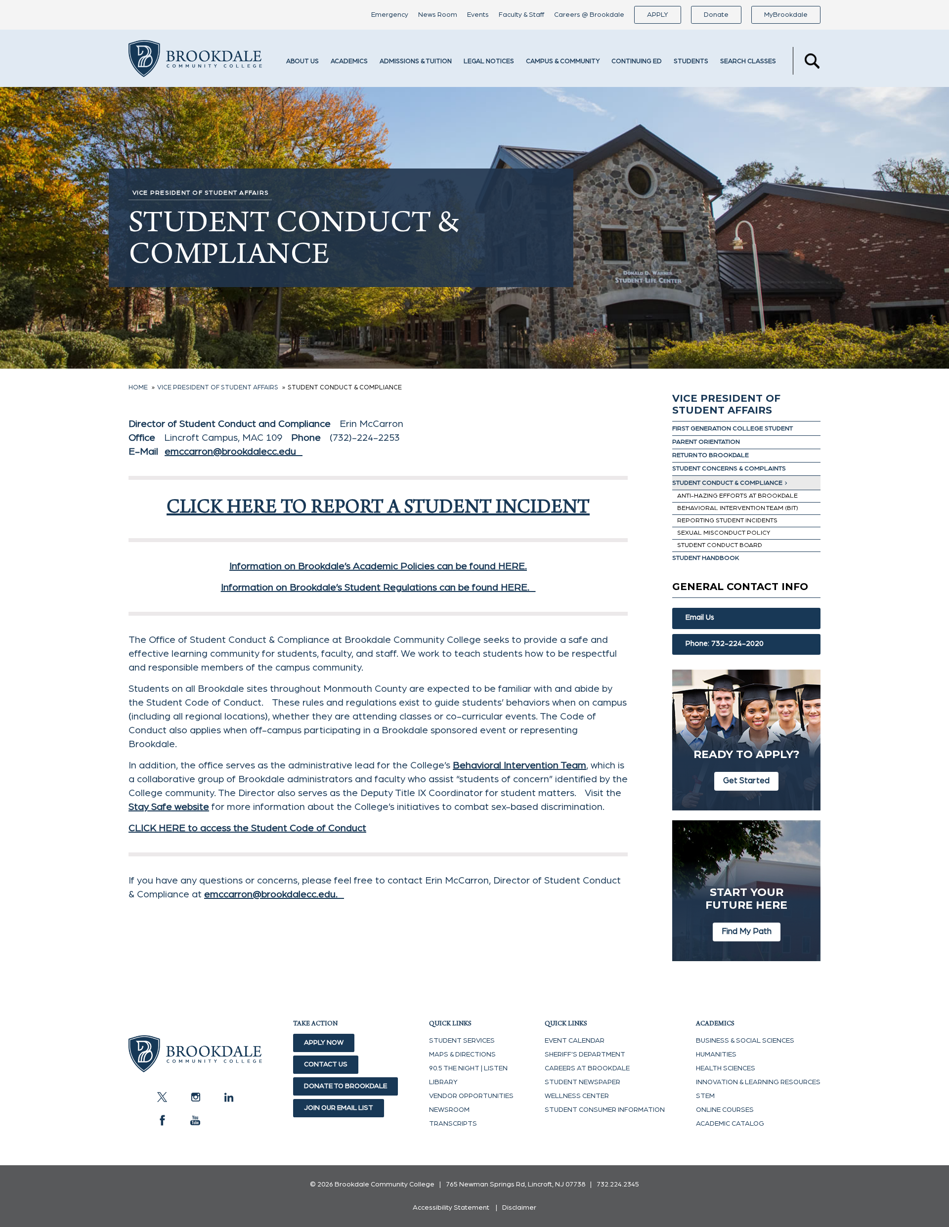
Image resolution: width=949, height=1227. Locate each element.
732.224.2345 (618, 1184)
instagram (195, 1097)
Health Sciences (725, 1068)
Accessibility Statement (451, 1207)
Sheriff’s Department (585, 1054)
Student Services (462, 1040)
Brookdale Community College (195, 61)
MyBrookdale (786, 14)
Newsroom (449, 1109)
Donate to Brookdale (345, 1086)
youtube (195, 1120)
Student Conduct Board (719, 545)
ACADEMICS (349, 61)
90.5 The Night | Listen (468, 1068)
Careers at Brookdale (587, 1068)
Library (443, 1082)
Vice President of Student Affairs (726, 404)
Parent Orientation (706, 442)
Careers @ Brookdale (589, 14)
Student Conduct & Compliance (727, 483)
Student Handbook (705, 558)
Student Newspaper (582, 1082)
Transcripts (453, 1123)
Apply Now (324, 1042)
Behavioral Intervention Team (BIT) (737, 508)
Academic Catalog (730, 1123)
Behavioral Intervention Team (519, 765)
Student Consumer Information (605, 1109)
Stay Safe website (169, 807)
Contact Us (325, 1064)
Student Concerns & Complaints (729, 468)
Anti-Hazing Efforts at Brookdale (737, 496)
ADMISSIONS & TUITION (416, 61)
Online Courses (725, 1109)
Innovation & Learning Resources (758, 1082)
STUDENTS (691, 61)
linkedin (228, 1097)
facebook (162, 1120)
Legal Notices (489, 61)
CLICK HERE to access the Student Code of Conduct (247, 828)
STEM (705, 1096)
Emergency (389, 14)
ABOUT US (302, 61)
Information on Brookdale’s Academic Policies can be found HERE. (378, 566)
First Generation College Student (732, 428)
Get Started (746, 780)
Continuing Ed (636, 61)
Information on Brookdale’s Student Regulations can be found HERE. (378, 587)
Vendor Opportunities (471, 1096)
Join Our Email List (338, 1107)
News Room (437, 14)
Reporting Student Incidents (727, 520)
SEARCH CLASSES (748, 61)
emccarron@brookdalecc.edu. (274, 894)
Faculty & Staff (521, 14)
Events (478, 14)
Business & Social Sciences (745, 1040)
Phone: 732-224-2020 (725, 643)
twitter (162, 1097)
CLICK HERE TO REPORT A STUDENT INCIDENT (378, 509)
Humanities (716, 1054)
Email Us (700, 617)
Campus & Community (563, 61)
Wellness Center (577, 1096)
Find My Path (747, 931)
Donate (716, 14)
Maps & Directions (462, 1054)
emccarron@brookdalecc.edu (233, 452)
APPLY (657, 14)
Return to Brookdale (710, 455)
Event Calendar (574, 1040)
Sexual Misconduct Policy (723, 533)
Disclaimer (519, 1207)
